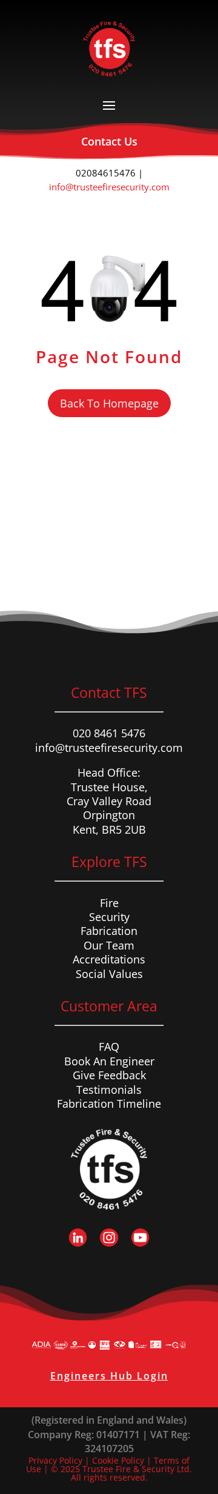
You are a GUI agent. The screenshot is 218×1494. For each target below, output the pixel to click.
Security (109, 916)
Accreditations (109, 959)
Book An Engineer (109, 1061)
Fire (109, 903)
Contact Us (109, 141)
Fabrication (109, 930)
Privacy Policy (55, 1460)
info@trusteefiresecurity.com (109, 187)
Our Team (109, 945)
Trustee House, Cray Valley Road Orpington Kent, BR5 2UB (109, 808)
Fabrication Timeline (109, 1103)
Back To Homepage (109, 403)
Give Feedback (109, 1075)
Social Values (109, 973)
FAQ (109, 1046)
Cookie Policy (118, 1460)
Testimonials (109, 1089)
